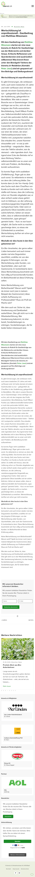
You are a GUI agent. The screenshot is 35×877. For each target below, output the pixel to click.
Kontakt (8, 869)
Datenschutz (25, 869)
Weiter (30, 620)
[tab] (1, 690)
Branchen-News (19, 26)
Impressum (16, 869)
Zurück (4, 620)
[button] (33, 875)
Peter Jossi (6, 68)
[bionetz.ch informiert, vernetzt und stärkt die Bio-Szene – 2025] (17, 16)
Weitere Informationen (17, 855)
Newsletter (8, 816)
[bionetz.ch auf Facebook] (15, 872)
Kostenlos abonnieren (11, 607)
